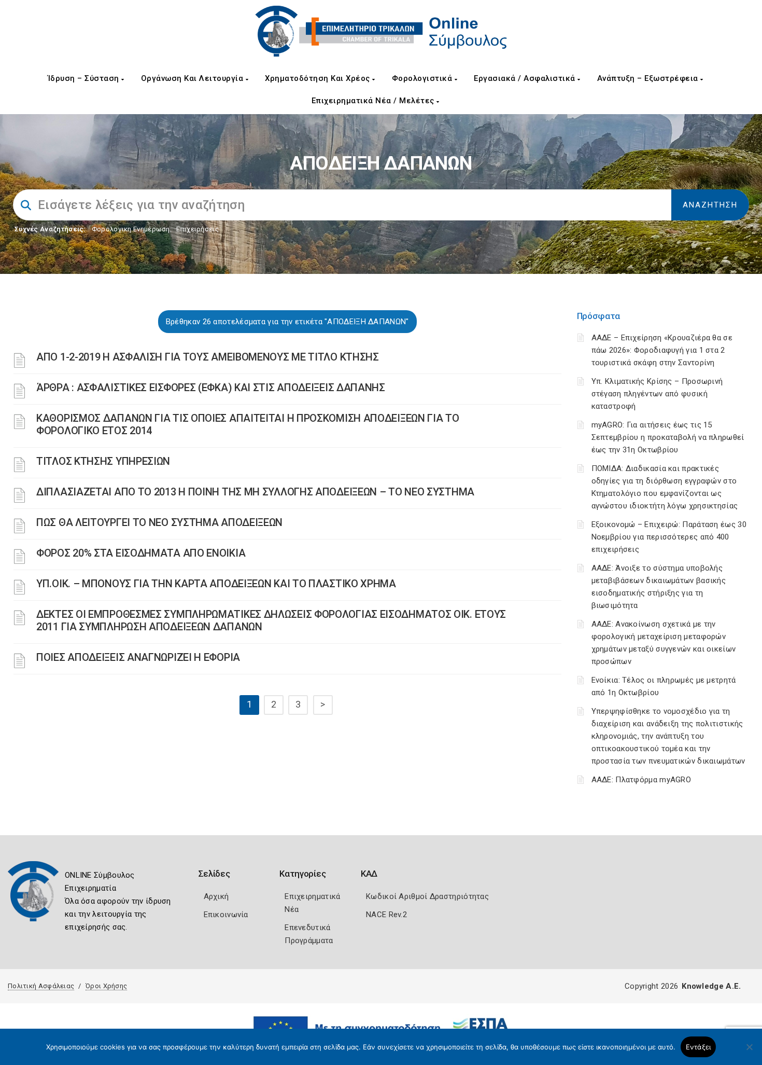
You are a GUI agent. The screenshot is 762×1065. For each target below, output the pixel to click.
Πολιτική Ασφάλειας (41, 986)
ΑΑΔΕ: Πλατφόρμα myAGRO (641, 779)
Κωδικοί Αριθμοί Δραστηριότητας (427, 896)
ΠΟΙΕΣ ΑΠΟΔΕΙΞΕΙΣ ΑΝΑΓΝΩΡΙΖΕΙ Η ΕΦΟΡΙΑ (138, 657)
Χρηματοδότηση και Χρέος (318, 78)
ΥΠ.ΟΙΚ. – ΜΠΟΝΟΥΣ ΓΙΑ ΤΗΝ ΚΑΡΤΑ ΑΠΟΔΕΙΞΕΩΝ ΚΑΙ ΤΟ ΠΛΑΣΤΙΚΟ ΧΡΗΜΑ (216, 583)
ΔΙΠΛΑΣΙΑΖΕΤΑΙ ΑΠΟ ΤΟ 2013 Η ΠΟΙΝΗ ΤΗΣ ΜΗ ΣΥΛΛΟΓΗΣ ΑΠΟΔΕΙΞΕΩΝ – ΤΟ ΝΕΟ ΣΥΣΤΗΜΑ (255, 492)
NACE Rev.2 (386, 914)
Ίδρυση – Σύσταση (85, 78)
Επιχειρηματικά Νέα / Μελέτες (374, 100)
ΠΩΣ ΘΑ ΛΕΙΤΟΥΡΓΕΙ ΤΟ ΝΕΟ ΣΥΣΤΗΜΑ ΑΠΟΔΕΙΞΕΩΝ (159, 522)
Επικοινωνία (226, 914)
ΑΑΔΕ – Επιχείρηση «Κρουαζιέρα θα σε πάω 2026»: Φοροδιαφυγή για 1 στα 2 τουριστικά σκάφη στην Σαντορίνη (662, 350)
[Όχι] (749, 1052)
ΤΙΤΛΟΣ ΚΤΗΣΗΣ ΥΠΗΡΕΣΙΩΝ (103, 461)
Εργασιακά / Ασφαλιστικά (525, 78)
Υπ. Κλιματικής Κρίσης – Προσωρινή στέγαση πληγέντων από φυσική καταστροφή (657, 394)
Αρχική (216, 896)
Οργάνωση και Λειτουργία (193, 78)
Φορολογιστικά (423, 78)
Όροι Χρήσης (106, 986)
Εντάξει (698, 1047)
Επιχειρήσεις (197, 229)
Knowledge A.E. (711, 986)
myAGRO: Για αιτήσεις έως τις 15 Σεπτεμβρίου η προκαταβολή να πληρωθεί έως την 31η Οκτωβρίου (667, 437)
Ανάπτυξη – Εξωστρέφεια (649, 78)
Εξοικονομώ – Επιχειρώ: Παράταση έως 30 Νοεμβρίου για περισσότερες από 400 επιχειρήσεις (668, 537)
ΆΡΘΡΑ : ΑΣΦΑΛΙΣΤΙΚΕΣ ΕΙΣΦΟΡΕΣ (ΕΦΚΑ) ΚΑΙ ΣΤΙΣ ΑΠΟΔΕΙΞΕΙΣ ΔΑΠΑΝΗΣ (210, 387)
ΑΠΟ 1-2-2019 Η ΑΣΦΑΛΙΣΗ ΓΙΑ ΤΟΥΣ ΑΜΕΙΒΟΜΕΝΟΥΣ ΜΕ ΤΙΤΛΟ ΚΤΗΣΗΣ (207, 357)
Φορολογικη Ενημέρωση (131, 229)
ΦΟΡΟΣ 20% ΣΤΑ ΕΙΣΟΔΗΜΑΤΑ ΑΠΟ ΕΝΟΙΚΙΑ (140, 553)
